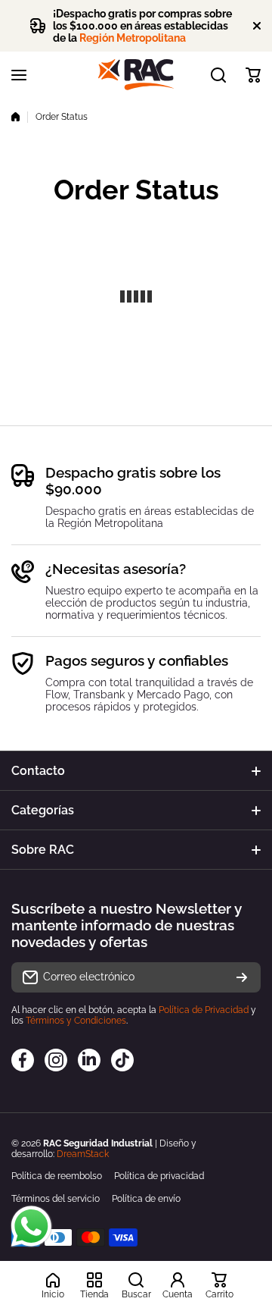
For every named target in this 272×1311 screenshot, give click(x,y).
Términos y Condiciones (76, 1020)
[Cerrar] (257, 26)
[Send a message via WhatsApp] (31, 1226)
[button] (253, 75)
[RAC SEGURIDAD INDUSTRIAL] (136, 75)
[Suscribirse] (242, 977)
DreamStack (83, 1154)
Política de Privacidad (204, 1010)
